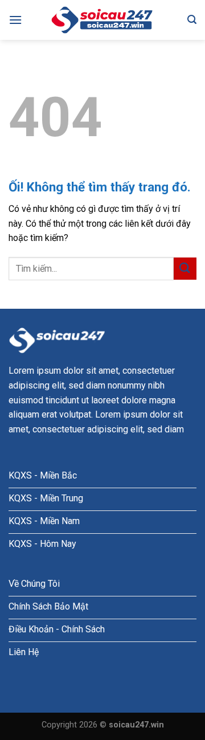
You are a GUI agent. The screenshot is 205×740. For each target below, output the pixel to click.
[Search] (191, 20)
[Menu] (15, 20)
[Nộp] (185, 268)
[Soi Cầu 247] (102, 20)
